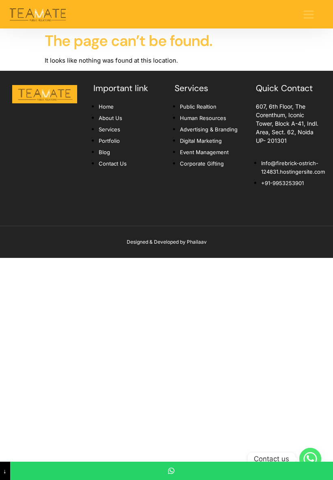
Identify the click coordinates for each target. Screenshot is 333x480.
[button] (308, 14)
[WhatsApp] (171, 471)
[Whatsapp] (310, 459)
